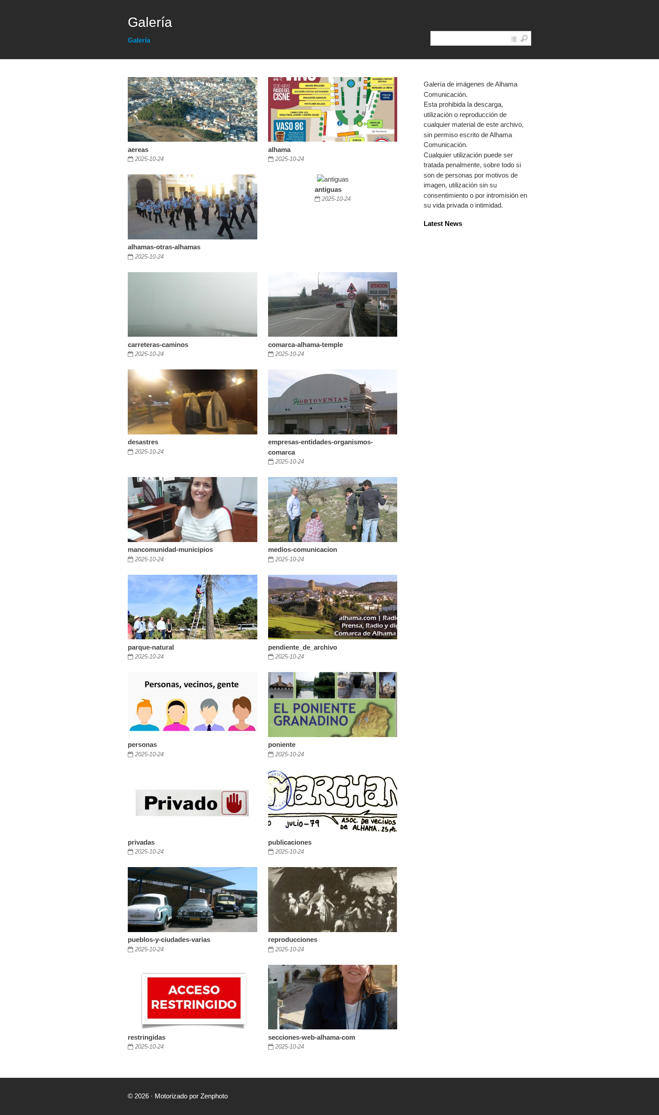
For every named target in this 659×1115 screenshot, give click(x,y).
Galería (150, 22)
